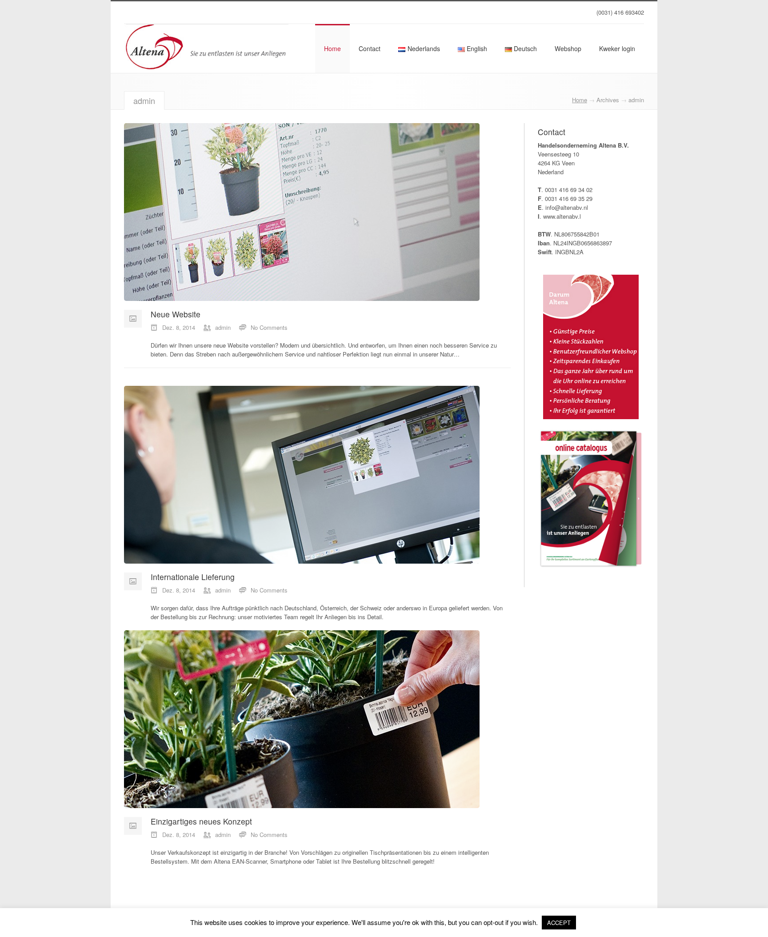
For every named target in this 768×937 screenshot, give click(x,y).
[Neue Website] (298, 212)
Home (332, 48)
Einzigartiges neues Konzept (201, 821)
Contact (369, 48)
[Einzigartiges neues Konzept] (298, 719)
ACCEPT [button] (559, 922)
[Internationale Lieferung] (298, 475)
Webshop (568, 48)
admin (223, 327)
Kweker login (617, 48)
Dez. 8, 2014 (178, 327)
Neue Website (175, 314)
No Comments (269, 327)
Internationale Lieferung (193, 576)
